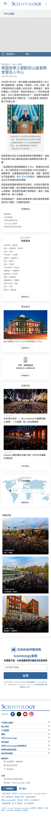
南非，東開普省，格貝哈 (13, 248)
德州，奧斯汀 (9, 261)
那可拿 (26, 800)
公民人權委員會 (29, 803)
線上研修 (5, 726)
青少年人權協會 (17, 803)
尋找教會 (10, 769)
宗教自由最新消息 (11, 220)
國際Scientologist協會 (8, 800)
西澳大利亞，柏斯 (11, 283)
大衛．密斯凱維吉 (25, 365)
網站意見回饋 (11, 765)
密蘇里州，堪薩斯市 (12, 270)
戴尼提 (14, 793)
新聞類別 (25, 209)
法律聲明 (25, 810)
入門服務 (5, 730)
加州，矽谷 (8, 286)
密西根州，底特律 (11, 274)
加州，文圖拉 (9, 264)
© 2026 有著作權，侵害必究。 (23, 808)
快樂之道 (20, 800)
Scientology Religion (40, 793)
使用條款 (18, 810)
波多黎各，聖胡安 (11, 245)
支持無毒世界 (34, 800)
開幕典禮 (7, 214)
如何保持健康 (7, 753)
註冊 (25, 675)
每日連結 (5, 741)
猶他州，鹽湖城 (10, 289)
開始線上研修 (19, 797)
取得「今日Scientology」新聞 (18, 783)
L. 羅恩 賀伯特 (21, 177)
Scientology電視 (10, 223)
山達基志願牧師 (30, 797)
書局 (3, 734)
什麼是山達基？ (8, 722)
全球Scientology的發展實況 (14, 745)
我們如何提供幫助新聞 (12, 226)
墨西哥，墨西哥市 (11, 258)
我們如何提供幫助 (8, 749)
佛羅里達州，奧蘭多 (12, 280)
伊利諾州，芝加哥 (11, 254)
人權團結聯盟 (5, 803)
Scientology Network (25, 793)
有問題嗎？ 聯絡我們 (14, 762)
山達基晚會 (8, 217)
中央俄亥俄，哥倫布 (12, 267)
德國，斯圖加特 (10, 277)
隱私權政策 (31, 682)
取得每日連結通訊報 (14, 779)
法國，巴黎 (8, 251)
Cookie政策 (9, 810)
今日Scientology (9, 737)
